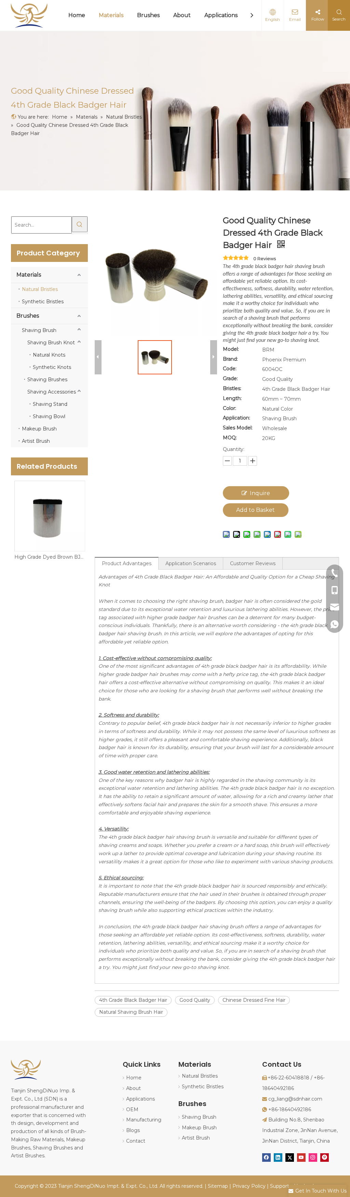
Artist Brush (36, 441)
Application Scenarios (190, 563)
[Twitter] (289, 1157)
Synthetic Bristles (43, 301)
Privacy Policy (249, 1186)
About (182, 15)
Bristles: (232, 388)
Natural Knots (49, 355)
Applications (221, 15)
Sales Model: (238, 428)
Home (76, 15)
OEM (132, 1109)
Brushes (148, 15)
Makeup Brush (39, 429)
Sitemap (218, 1186)
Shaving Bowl (49, 416)
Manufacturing (143, 1120)
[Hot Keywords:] (80, 224)
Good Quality (194, 1000)
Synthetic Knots (52, 367)
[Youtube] (301, 1157)
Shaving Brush (39, 330)
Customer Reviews (252, 563)
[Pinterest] (324, 1157)
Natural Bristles (40, 289)
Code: (230, 368)
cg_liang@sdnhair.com (295, 1099)
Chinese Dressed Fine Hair (254, 1000)
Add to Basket (255, 510)
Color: (229, 408)
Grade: (230, 378)
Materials (111, 15)
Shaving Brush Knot (51, 343)
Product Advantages (126, 563)
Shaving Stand (50, 404)
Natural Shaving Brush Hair (131, 1012)
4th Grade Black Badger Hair (133, 1000)
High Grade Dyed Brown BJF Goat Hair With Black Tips (49, 557)
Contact (135, 1141)
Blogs (133, 1130)
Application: (236, 418)
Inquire (260, 493)
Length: (232, 398)
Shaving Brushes (47, 379)
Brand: (230, 359)
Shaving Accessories (51, 392)
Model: (231, 349)
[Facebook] (266, 1157)
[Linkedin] (278, 1157)
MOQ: (230, 438)
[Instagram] (313, 1157)
